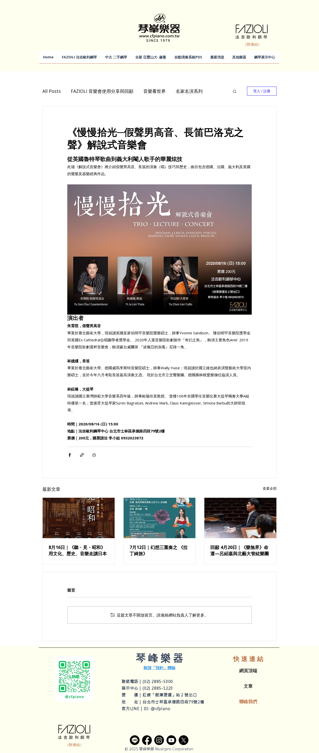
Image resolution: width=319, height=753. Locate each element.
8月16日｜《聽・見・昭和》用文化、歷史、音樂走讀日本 (78, 550)
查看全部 (270, 488)
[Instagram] (159, 740)
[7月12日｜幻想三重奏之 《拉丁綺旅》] (160, 518)
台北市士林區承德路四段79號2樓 (173, 701)
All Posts (51, 91)
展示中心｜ (132, 688)
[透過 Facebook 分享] (69, 455)
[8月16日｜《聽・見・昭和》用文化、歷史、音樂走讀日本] (79, 518)
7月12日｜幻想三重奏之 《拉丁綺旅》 (159, 550)
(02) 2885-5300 (158, 681)
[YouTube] (171, 740)
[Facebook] (147, 740)
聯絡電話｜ (132, 681)
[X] (183, 740)
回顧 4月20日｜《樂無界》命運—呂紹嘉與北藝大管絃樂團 (239, 550)
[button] (234, 91)
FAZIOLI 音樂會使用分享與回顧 (102, 91)
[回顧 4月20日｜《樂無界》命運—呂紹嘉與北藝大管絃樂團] (240, 518)
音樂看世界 (154, 91)
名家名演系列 (189, 91)
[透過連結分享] (82, 455)
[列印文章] (94, 455)
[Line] (135, 740)
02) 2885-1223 (158, 688)
